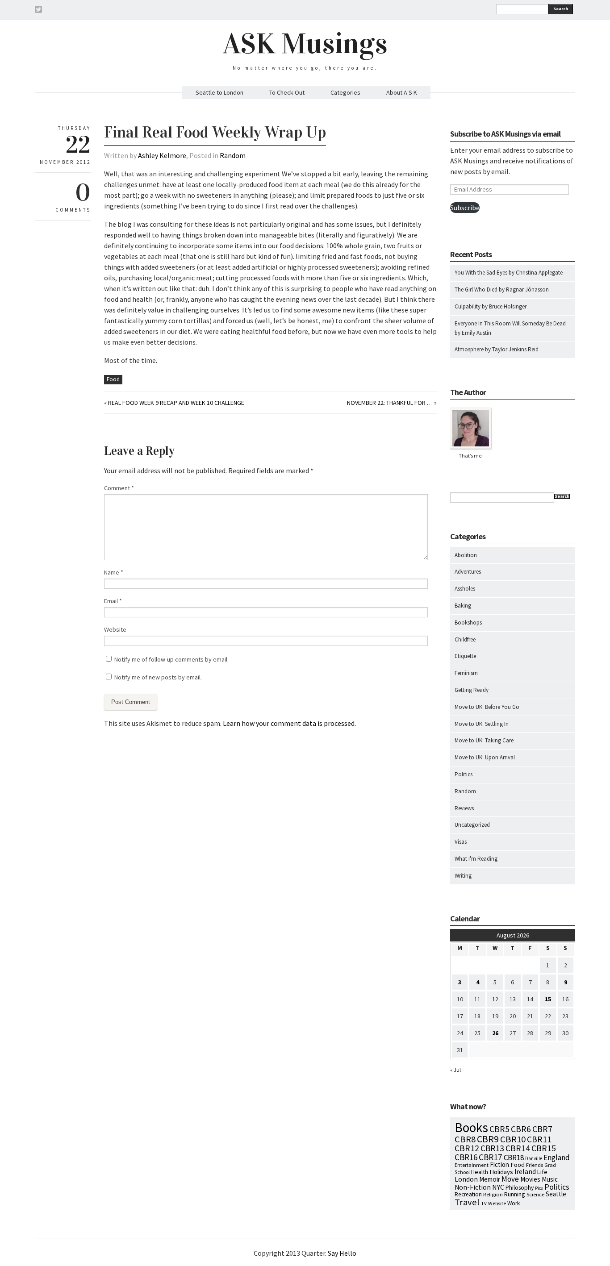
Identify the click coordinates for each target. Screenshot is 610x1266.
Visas (461, 841)
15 (548, 999)
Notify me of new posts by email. (158, 677)
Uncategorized (472, 825)
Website (115, 629)
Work (513, 1203)
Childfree (465, 639)
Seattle (556, 1194)
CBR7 (542, 1128)
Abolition (466, 555)
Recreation (468, 1194)
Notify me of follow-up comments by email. (171, 659)
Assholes (465, 588)
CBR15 (543, 1148)
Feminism (466, 673)
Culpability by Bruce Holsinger (490, 306)
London (466, 1179)
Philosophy (520, 1187)
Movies (530, 1179)
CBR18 (514, 1157)
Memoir (489, 1179)
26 (495, 1033)
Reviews (464, 808)
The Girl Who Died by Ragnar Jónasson (502, 289)
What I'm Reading (476, 858)
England (556, 1157)
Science (535, 1194)
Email (113, 601)
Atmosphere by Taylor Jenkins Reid (497, 349)
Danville (533, 1158)
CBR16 (466, 1157)
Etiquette (465, 656)
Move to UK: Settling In (482, 724)
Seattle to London (219, 92)
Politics (463, 774)
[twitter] (38, 11)
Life (542, 1172)
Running (514, 1194)
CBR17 (490, 1157)
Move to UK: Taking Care (484, 740)
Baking (463, 605)
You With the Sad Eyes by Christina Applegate (509, 272)
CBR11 (539, 1139)
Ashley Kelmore (162, 155)
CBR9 (488, 1139)
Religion (493, 1194)
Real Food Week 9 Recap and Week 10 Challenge (176, 403)
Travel (467, 1202)
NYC (498, 1187)
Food (113, 379)
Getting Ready (472, 690)
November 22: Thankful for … (390, 403)
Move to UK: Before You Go (487, 707)
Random (233, 155)
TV (484, 1203)
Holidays (501, 1172)
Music (550, 1179)
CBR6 (521, 1129)
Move (510, 1179)
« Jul (455, 1069)
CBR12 (467, 1148)
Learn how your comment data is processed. (289, 723)
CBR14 (518, 1148)
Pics (539, 1188)
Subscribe (465, 207)
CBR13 (492, 1148)
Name (113, 572)
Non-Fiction (473, 1187)
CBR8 (465, 1139)
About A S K (401, 92)
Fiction (499, 1164)
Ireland (525, 1171)
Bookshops (468, 622)
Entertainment (472, 1165)
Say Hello (342, 1253)
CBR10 (513, 1139)
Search (560, 9)
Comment (119, 488)
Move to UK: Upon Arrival (485, 757)
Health (479, 1172)
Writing (463, 875)
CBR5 (499, 1129)
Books (471, 1127)
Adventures (468, 571)
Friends (534, 1165)
